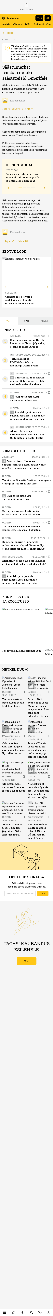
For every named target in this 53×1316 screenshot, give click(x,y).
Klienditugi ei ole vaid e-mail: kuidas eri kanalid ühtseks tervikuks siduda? (20, 300)
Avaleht (6, 24)
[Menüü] (4, 1312)
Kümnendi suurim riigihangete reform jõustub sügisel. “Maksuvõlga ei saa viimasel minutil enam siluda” (23, 545)
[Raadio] (22, 1312)
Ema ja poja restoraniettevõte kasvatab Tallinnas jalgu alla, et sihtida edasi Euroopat (23, 177)
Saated (31, 736)
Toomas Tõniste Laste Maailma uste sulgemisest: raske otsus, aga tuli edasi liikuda (38, 750)
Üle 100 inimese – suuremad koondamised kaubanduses (13, 787)
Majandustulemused (13, 736)
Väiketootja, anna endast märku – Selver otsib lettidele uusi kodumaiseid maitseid (27, 381)
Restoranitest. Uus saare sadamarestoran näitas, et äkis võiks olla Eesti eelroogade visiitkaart (24, 464)
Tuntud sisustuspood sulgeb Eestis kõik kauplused (13, 702)
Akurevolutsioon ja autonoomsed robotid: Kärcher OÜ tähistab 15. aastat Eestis (27, 434)
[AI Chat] (40, 1312)
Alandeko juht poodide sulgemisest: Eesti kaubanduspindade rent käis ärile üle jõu (28, 415)
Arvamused (8, 457)
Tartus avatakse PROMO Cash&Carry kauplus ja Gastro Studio (24, 362)
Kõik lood (17, 24)
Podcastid (38, 24)
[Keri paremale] (48, 287)
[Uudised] (13, 1312)
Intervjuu (15, 336)
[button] (20, 893)
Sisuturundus (23, 355)
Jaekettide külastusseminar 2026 (21, 650)
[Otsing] (31, 1312)
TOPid (28, 24)
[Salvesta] (49, 336)
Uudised (14, 392)
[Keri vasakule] (5, 287)
